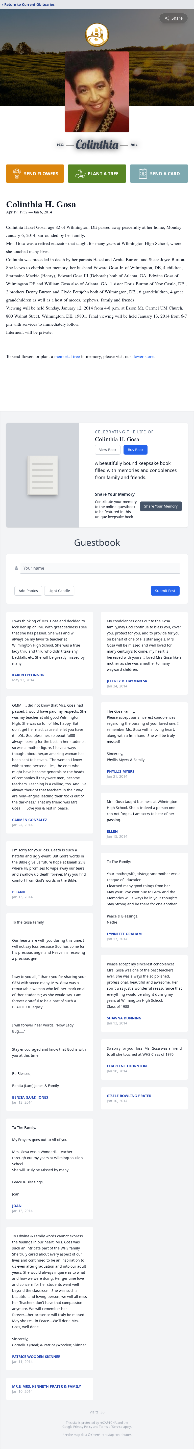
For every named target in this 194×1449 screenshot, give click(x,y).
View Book (107, 449)
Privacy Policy (82, 1427)
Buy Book (135, 449)
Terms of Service (111, 1427)
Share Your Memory (161, 506)
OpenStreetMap (102, 1435)
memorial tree (67, 356)
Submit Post (165, 590)
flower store (143, 356)
